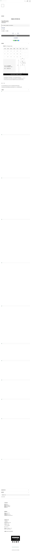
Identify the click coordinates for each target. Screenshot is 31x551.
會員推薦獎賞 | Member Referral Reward (8, 515)
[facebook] (15, 40)
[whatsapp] (17, 40)
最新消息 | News (6, 507)
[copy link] (18, 40)
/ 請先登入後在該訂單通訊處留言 (8, 531)
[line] (14, 40)
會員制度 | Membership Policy (7, 514)
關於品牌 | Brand (6, 504)
